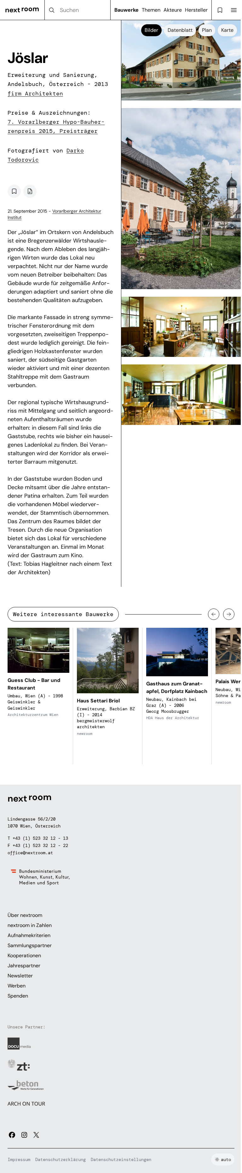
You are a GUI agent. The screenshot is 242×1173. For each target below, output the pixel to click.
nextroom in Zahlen (30, 925)
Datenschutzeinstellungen (121, 1159)
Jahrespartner (24, 965)
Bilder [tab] (151, 30)
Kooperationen (24, 955)
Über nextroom (25, 915)
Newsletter (20, 975)
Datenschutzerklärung (60, 1159)
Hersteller (196, 10)
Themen (151, 10)
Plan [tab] (207, 30)
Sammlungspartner (30, 945)
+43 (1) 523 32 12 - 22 (40, 845)
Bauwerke (126, 10)
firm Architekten (35, 93)
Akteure (173, 10)
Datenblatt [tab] (180, 30)
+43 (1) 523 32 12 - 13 (40, 838)
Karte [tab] (227, 30)
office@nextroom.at (30, 852)
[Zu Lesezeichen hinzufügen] (14, 191)
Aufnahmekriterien (29, 935)
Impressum (19, 1159)
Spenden (18, 996)
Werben (17, 985)
